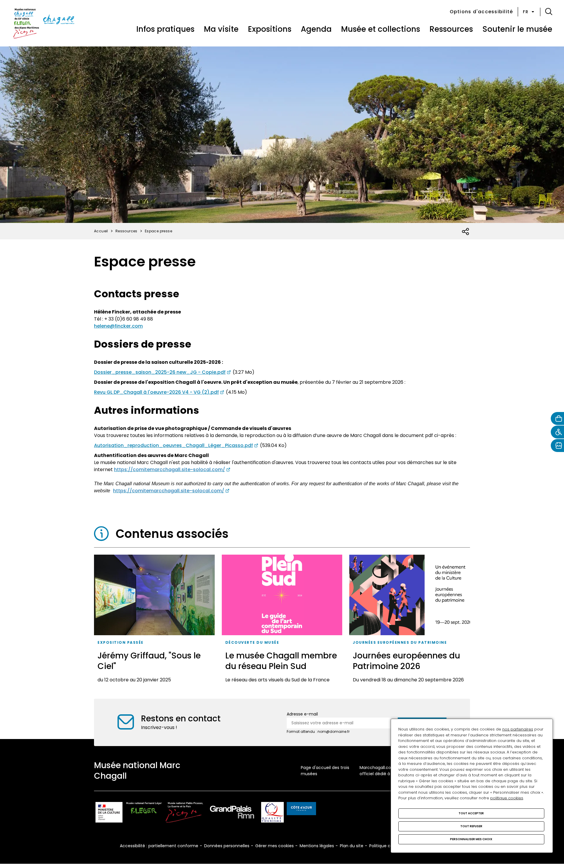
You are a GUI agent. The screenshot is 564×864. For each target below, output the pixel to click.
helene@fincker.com (118, 326)
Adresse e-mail (302, 714)
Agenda (316, 29)
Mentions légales (317, 846)
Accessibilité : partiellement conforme (159, 846)
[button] (548, 11)
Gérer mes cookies (274, 846)
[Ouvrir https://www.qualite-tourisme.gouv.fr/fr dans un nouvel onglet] (272, 813)
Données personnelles (226, 846)
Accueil (101, 230)
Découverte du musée (252, 642)
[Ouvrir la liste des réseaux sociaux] (466, 231)
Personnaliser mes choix (471, 839)
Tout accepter (471, 813)
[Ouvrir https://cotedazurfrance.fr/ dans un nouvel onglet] (301, 809)
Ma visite (221, 29)
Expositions (269, 29)
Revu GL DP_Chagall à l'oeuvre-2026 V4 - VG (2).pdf (156, 392)
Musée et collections (380, 29)
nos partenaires (517, 729)
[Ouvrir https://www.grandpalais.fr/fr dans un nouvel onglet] (232, 813)
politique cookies (506, 798)
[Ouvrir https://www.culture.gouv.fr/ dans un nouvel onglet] (108, 813)
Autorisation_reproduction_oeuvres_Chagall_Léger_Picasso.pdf (173, 445)
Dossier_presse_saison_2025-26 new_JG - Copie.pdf (160, 372)
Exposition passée (121, 642)
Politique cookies (386, 846)
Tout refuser (471, 826)
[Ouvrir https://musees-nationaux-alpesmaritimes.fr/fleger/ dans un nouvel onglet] (144, 813)
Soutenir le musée (517, 29)
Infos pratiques (165, 29)
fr (525, 12)
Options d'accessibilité (481, 11)
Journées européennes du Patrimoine (400, 642)
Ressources (451, 29)
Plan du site (351, 846)
